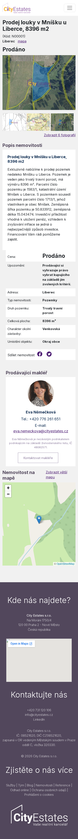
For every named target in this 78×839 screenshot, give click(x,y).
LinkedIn (39, 719)
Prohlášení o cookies (39, 795)
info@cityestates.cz (39, 715)
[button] (39, 519)
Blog (30, 785)
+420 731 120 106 (39, 710)
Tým (21, 785)
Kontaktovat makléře (38, 458)
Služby (10, 785)
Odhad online (19, 790)
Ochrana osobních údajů (49, 790)
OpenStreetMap (65, 563)
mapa (22, 41)
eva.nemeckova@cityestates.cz (40, 431)
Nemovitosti (44, 785)
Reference (62, 785)
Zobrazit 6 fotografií (60, 135)
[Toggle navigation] (70, 8)
